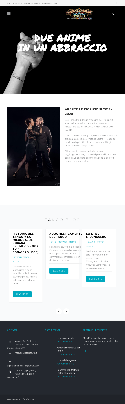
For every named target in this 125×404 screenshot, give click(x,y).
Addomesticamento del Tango (66, 235)
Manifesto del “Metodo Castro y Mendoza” (68, 371)
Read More (22, 294)
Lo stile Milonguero (96, 235)
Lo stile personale (65, 338)
